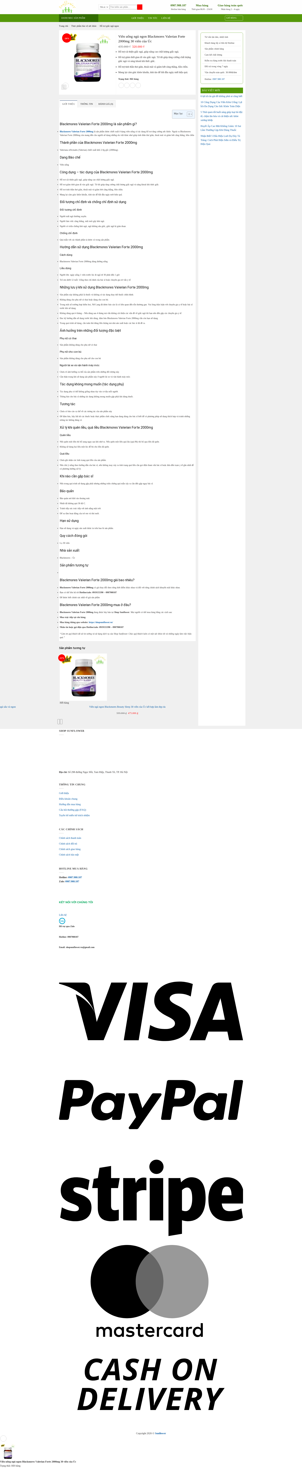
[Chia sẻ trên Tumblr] (138, 85)
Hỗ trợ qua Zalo (67, 926)
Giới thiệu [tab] (68, 104)
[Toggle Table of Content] (188, 114)
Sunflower (160, 1433)
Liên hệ (166, 18)
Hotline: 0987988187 (68, 937)
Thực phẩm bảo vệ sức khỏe (83, 26)
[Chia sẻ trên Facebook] (121, 85)
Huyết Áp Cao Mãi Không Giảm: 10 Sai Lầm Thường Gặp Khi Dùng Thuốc (221, 128)
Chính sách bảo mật (69, 854)
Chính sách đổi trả (68, 843)
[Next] (61, 721)
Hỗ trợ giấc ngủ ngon (109, 26)
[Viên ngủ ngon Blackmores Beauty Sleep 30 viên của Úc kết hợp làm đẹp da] (83, 677)
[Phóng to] (65, 86)
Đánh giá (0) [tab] (105, 104)
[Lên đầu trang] (3, 1438)
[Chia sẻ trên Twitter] (126, 85)
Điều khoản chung (68, 798)
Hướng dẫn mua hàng (70, 804)
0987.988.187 (219, 79)
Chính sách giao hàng (70, 849)
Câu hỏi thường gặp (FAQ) (72, 809)
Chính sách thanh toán (70, 838)
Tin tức (152, 18)
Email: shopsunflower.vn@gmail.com (77, 947)
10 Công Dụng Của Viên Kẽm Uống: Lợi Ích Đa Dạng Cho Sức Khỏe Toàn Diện (221, 104)
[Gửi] (139, 7)
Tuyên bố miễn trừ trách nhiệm (74, 815)
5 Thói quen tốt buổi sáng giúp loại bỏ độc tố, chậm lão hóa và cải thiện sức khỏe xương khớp (222, 116)
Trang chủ (63, 26)
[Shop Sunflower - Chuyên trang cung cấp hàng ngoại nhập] (78, 7)
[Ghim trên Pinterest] (132, 85)
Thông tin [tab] (86, 104)
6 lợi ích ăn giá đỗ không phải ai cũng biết (221, 96)
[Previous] (58, 721)
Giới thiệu (137, 18)
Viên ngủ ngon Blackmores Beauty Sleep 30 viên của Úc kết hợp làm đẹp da (127, 706)
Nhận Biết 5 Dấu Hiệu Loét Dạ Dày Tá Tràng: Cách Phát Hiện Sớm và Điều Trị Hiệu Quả (220, 140)
